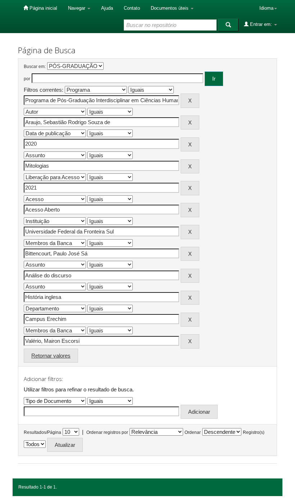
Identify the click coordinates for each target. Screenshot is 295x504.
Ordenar (193, 432)
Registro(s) (253, 432)
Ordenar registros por (107, 432)
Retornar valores (51, 356)
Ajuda (107, 8)
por (27, 78)
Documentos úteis (170, 8)
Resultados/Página (42, 432)
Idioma (266, 8)
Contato (132, 8)
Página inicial (42, 8)
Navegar (77, 8)
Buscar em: (35, 66)
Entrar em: (261, 24)
